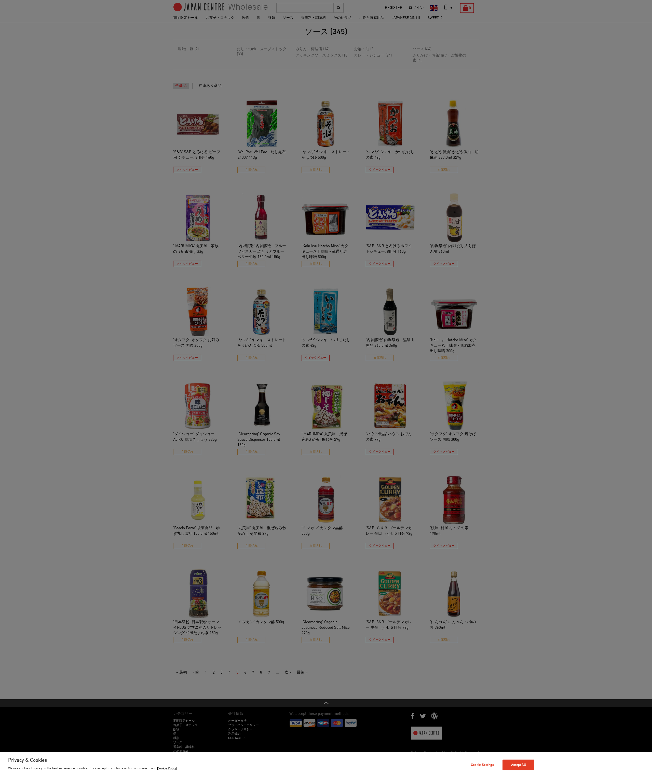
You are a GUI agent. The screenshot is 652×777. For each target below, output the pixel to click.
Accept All (518, 765)
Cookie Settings (482, 765)
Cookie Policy (166, 768)
